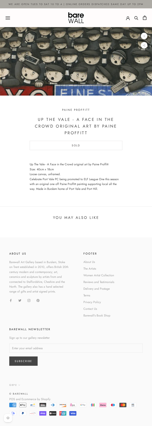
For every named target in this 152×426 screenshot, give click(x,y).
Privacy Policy (92, 302)
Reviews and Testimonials (98, 282)
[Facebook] (10, 300)
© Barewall (18, 394)
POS (12, 399)
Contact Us (90, 309)
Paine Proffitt (76, 110)
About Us (89, 262)
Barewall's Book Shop (96, 315)
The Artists (89, 268)
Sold (76, 145)
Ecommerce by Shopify (36, 399)
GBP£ (13, 385)
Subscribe (23, 361)
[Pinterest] (38, 300)
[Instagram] (28, 300)
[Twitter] (19, 300)
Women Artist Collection (98, 275)
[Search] (136, 18)
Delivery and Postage (96, 289)
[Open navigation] (8, 18)
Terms (86, 295)
